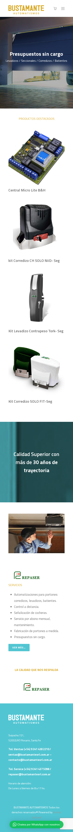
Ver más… (19, 647)
